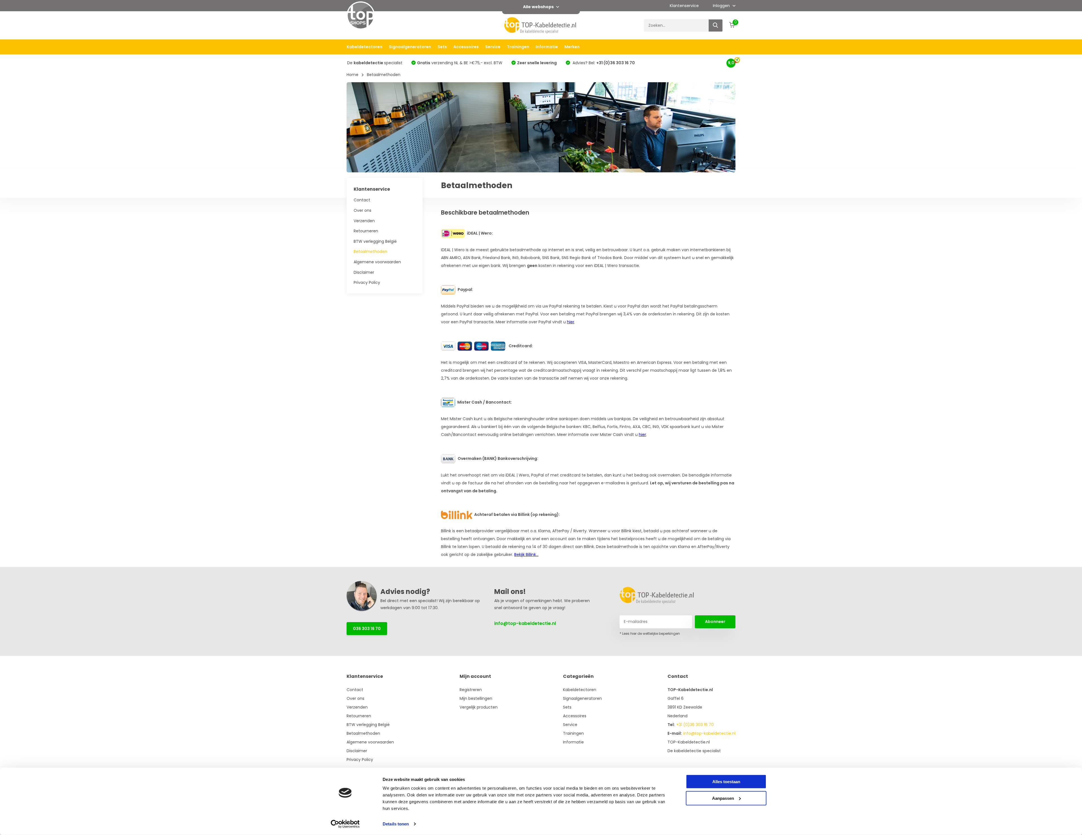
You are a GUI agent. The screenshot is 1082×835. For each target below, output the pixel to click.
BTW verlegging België (375, 241)
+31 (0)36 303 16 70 (695, 724)
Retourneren (366, 231)
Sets (442, 47)
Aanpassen (723, 798)
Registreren (471, 690)
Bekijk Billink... (526, 554)
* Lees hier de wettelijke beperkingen (650, 633)
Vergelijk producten (479, 707)
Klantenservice (684, 5)
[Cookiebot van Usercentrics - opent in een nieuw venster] (345, 824)
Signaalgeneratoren (410, 47)
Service (492, 47)
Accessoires (466, 47)
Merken (572, 47)
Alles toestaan (726, 781)
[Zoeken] (716, 25)
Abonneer (715, 621)
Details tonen (396, 823)
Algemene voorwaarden (377, 262)
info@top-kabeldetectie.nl (525, 623)
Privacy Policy (367, 282)
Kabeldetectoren (364, 47)
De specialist (374, 63)
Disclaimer (364, 272)
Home (352, 74)
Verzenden (364, 221)
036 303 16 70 (367, 628)
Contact (362, 200)
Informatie (547, 47)
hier (570, 322)
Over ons (362, 210)
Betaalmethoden (370, 251)
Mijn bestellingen (476, 698)
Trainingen (518, 47)
